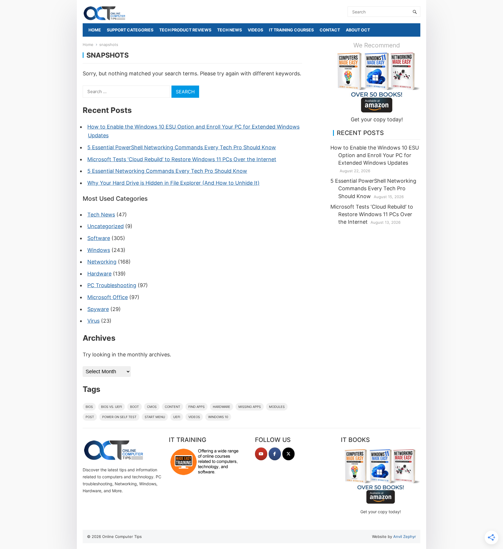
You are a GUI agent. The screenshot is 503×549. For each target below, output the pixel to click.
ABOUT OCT (358, 29)
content (172, 407)
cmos (152, 407)
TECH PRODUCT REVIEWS (185, 29)
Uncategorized (105, 226)
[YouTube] (261, 453)
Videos (194, 417)
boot (134, 407)
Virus (93, 321)
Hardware (99, 274)
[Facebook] (275, 453)
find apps (196, 407)
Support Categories (130, 29)
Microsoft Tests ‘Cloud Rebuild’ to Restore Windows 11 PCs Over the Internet (181, 159)
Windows (98, 250)
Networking (101, 262)
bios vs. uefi (111, 407)
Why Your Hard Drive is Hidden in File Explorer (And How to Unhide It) (173, 183)
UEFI (176, 417)
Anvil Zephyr (404, 536)
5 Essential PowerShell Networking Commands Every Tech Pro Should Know (181, 147)
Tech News (101, 215)
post (90, 417)
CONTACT (330, 29)
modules (277, 407)
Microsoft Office (107, 297)
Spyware (98, 309)
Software (98, 238)
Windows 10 (218, 417)
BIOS (89, 407)
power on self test (119, 417)
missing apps (249, 407)
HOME (94, 29)
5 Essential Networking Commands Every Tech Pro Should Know (167, 171)
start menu (155, 417)
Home (88, 44)
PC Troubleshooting (111, 285)
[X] (288, 453)
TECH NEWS (229, 29)
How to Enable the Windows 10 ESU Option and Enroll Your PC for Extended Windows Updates (374, 155)
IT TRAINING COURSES (291, 29)
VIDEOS (255, 29)
